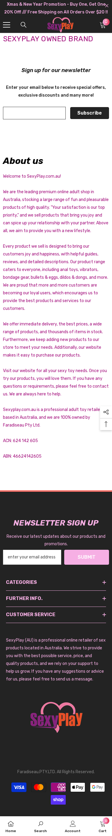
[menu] (6, 24)
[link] (40, 826)
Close (107, 6)
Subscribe (89, 113)
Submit (87, 557)
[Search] (23, 24)
